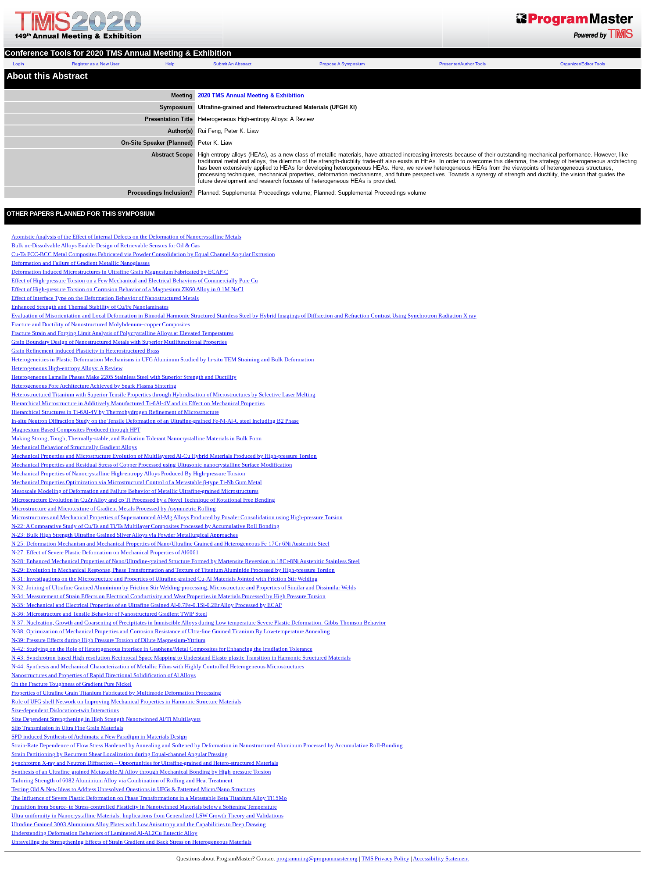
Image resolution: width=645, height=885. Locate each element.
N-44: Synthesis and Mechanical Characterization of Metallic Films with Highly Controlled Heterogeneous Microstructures (157, 666)
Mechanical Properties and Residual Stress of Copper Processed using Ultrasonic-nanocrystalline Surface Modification (151, 464)
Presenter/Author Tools (462, 63)
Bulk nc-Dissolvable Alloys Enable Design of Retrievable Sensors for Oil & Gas (105, 245)
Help (170, 63)
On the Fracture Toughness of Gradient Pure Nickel (71, 684)
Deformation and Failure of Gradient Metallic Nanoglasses (80, 263)
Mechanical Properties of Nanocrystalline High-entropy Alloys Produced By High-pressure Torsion (128, 473)
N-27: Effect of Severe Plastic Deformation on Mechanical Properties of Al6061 (105, 552)
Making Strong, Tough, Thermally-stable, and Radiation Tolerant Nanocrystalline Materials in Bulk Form (136, 438)
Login (18, 63)
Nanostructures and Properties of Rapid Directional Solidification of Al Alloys (103, 675)
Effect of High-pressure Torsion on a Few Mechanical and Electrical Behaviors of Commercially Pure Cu (134, 280)
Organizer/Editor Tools (582, 63)
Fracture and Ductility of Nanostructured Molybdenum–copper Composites (100, 324)
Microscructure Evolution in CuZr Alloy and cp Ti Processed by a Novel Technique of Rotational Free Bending (143, 499)
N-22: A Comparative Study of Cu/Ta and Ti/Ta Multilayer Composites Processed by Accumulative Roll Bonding (145, 526)
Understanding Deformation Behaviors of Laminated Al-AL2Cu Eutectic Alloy (104, 833)
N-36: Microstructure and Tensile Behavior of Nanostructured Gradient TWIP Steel (109, 613)
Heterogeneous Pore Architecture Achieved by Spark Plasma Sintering (93, 385)
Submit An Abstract (232, 63)
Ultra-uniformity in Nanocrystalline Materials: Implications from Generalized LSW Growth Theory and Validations (147, 815)
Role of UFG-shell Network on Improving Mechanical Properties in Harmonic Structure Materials (126, 701)
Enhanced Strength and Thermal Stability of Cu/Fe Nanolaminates (89, 306)
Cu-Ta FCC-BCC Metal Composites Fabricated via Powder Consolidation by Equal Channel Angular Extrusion (143, 254)
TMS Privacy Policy (385, 858)
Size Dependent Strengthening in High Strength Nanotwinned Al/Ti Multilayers (106, 719)
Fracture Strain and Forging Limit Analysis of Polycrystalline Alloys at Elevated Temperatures (122, 333)
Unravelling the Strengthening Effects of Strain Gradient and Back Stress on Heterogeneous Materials (131, 842)
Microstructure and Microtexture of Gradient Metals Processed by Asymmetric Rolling (113, 508)
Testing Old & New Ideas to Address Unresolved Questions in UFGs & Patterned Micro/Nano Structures (133, 789)
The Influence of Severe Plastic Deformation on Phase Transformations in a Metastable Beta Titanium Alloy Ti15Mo (149, 798)
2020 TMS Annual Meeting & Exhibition (251, 95)
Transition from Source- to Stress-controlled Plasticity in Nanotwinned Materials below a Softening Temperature (144, 806)
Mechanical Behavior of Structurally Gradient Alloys (74, 447)
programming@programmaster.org (317, 858)
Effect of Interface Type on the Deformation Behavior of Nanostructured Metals (105, 298)
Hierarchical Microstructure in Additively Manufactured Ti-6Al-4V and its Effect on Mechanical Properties (138, 403)
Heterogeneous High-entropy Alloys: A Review (66, 368)
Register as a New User (95, 63)
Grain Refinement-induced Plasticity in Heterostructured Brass (85, 350)
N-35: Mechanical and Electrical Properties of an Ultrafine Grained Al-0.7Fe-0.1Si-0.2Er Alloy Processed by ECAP (146, 605)
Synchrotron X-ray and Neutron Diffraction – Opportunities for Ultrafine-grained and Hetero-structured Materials (144, 763)
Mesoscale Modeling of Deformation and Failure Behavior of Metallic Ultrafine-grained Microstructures (134, 491)
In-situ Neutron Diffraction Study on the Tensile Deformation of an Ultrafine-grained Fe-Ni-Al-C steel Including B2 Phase (155, 421)
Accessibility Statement (441, 858)
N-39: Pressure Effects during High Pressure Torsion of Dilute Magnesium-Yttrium (108, 640)
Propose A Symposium (342, 63)
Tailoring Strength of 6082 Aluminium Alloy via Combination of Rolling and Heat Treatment (122, 780)
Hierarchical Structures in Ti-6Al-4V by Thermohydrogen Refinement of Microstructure (115, 412)
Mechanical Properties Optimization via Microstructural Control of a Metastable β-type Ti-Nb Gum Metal (136, 482)
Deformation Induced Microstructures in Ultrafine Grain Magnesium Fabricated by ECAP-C (119, 271)
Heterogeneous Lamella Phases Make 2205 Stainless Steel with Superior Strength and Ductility (123, 377)
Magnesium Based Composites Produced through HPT (75, 429)
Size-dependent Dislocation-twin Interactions (65, 710)
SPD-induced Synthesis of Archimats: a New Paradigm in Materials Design (99, 736)
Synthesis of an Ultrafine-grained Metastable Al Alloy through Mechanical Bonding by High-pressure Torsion (141, 771)
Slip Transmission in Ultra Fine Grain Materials (67, 727)
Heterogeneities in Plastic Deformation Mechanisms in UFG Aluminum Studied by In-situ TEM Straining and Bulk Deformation (162, 359)
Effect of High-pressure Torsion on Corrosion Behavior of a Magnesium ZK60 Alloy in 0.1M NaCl (127, 289)
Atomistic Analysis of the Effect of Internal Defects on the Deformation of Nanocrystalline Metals (126, 236)
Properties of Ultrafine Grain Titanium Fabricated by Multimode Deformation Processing (116, 692)
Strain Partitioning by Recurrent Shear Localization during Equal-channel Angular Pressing (119, 754)
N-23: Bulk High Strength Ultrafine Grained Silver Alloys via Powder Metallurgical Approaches (124, 535)
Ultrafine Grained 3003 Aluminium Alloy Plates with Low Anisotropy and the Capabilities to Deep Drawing (138, 824)
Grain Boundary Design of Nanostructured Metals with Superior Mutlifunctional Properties (119, 342)
